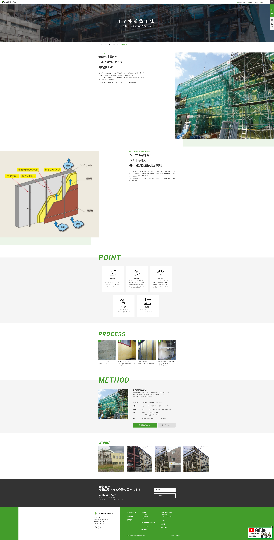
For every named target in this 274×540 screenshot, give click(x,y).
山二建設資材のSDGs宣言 (148, 522)
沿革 (144, 518)
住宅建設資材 (130, 516)
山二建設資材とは (241, 2)
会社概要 (145, 514)
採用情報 (262, 2)
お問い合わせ (164, 527)
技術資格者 (145, 516)
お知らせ (256, 2)
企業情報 (250, 2)
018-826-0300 (109, 495)
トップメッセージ (146, 526)
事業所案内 (164, 514)
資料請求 (163, 524)
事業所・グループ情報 (166, 512)
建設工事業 (115, 44)
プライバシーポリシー (175, 535)
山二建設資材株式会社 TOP (104, 44)
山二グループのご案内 (167, 516)
